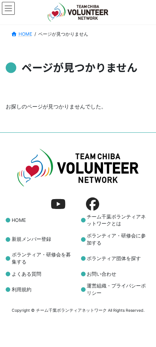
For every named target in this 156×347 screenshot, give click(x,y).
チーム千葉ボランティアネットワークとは (116, 220)
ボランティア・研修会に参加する (116, 239)
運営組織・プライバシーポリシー (116, 289)
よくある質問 (26, 273)
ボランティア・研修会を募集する (41, 258)
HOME (19, 220)
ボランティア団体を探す (114, 258)
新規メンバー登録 (31, 239)
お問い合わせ (101, 273)
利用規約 (21, 289)
